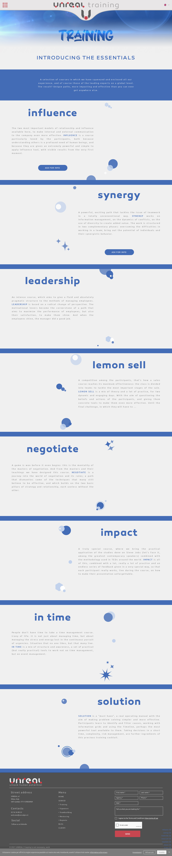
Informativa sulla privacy (98, 852)
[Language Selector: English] (166, 4)
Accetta (161, 852)
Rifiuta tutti (149, 852)
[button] (6, 6)
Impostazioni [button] (137, 852)
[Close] (169, 852)
